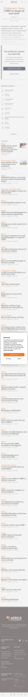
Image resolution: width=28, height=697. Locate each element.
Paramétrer (8, 358)
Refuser (19, 358)
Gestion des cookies (8, 350)
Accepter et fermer (14, 354)
